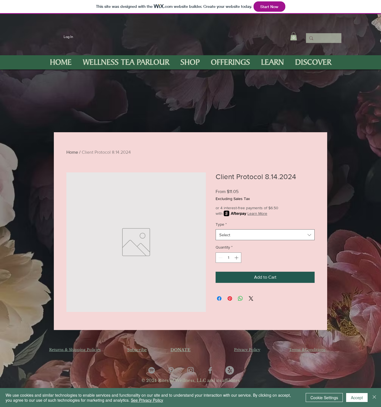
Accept (357, 397)
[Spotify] (151, 370)
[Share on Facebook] (219, 298)
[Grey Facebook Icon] (210, 370)
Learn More (257, 213)
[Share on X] (251, 298)
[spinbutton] (228, 257)
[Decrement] (219, 257)
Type (221, 224)
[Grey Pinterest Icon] (171, 370)
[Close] (374, 397)
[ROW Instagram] (190, 370)
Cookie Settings (324, 397)
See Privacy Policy (147, 400)
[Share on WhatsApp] (240, 298)
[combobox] (265, 234)
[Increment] (236, 257)
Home (72, 152)
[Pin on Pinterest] (229, 298)
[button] (293, 36)
